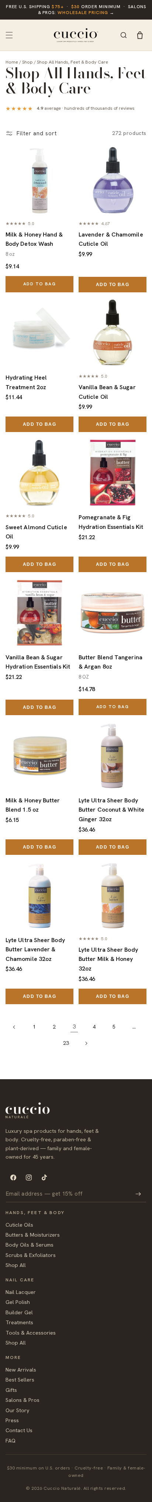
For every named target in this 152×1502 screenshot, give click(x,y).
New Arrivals (21, 1369)
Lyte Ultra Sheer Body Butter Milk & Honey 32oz (108, 959)
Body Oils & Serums (29, 1244)
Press (12, 1420)
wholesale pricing (83, 13)
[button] (9, 35)
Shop (27, 62)
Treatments (19, 1322)
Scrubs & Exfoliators (31, 1254)
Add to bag (39, 284)
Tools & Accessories (31, 1332)
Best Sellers (20, 1379)
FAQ (10, 1440)
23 (66, 1043)
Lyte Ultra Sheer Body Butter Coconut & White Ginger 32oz (111, 809)
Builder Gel (19, 1312)
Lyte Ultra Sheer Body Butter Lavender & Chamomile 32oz (35, 949)
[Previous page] (14, 1027)
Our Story (18, 1410)
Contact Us (19, 1430)
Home (12, 62)
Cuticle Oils (19, 1224)
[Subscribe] (138, 1194)
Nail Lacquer (21, 1291)
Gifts (11, 1389)
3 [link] (74, 1026)
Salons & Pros (22, 1399)
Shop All (16, 1264)
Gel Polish (18, 1301)
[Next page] (86, 1043)
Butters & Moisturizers (33, 1234)
